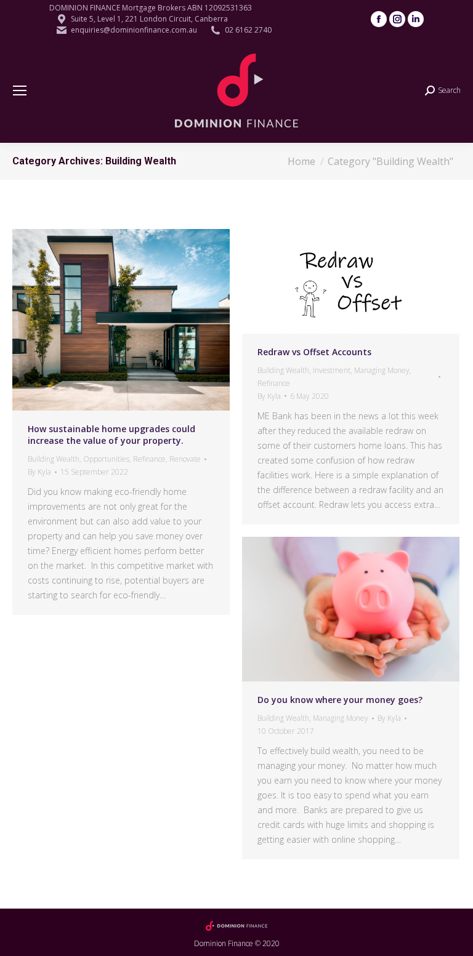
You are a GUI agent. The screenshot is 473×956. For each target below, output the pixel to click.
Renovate (185, 459)
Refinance (149, 459)
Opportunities (106, 459)
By (39, 472)
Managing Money (382, 370)
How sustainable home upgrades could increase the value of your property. (111, 434)
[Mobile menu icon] (19, 90)
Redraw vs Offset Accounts (314, 352)
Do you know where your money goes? (339, 699)
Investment (331, 370)
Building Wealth (53, 459)
